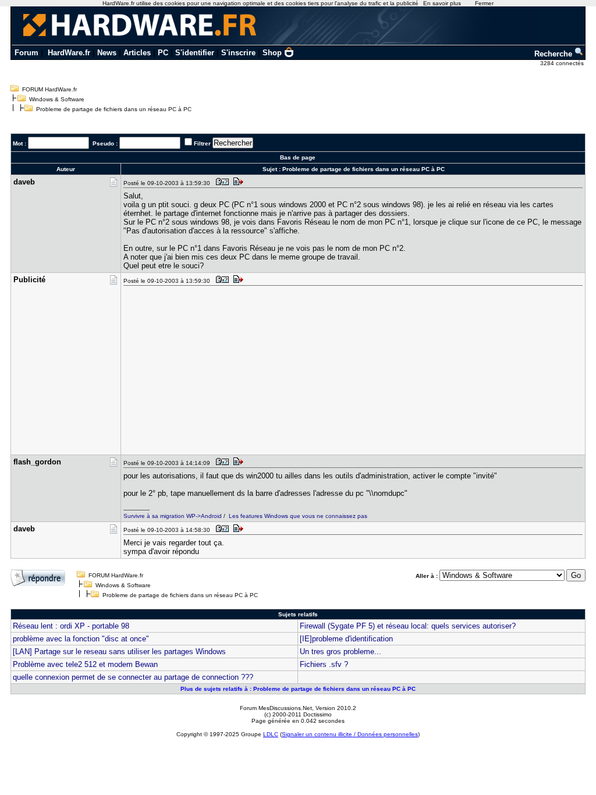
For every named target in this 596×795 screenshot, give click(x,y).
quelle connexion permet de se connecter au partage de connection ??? (133, 677)
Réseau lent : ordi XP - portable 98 (71, 626)
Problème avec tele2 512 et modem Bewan (85, 664)
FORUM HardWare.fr (49, 89)
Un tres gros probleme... (340, 651)
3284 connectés (563, 63)
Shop (272, 52)
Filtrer (202, 143)
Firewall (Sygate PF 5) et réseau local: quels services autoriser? (408, 626)
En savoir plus (442, 3)
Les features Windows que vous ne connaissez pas (298, 516)
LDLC (270, 734)
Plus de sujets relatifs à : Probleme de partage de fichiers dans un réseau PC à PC (298, 689)
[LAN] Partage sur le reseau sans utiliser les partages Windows (119, 651)
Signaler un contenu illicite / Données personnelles (350, 734)
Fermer (484, 3)
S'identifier (194, 52)
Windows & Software (56, 99)
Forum (26, 52)
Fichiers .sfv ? (324, 664)
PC (163, 52)
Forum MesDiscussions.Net (276, 708)
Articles (137, 52)
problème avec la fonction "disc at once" (81, 638)
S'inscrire (238, 52)
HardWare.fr (69, 52)
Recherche (554, 53)
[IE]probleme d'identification (346, 638)
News (106, 52)
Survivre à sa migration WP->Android (172, 516)
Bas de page (297, 157)
